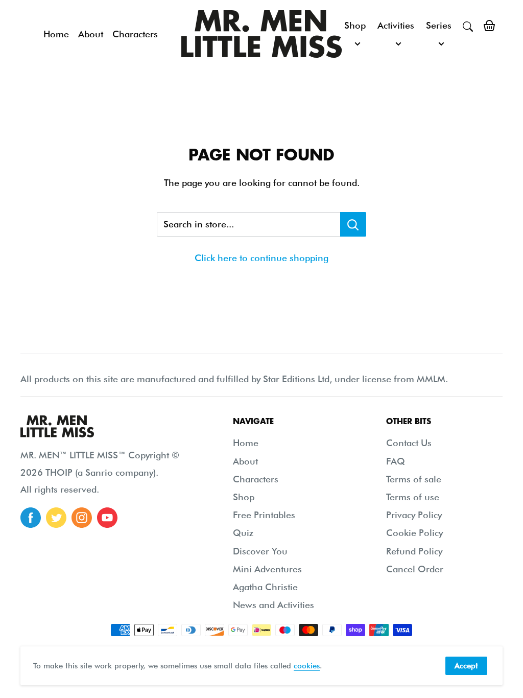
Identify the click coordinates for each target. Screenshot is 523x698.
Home (56, 34)
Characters (135, 34)
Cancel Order (414, 569)
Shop (355, 25)
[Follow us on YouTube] (107, 517)
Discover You (260, 551)
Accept (466, 665)
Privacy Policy (414, 514)
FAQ (395, 461)
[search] (468, 25)
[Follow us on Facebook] (30, 517)
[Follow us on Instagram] (82, 517)
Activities (395, 25)
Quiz (243, 532)
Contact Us (409, 442)
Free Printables (264, 514)
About (90, 34)
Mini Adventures (267, 569)
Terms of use (412, 497)
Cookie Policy (414, 532)
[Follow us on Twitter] (56, 517)
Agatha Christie (265, 586)
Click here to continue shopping (261, 257)
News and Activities (273, 604)
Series (438, 25)
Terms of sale (413, 479)
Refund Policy (414, 551)
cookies (307, 665)
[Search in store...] (353, 224)
